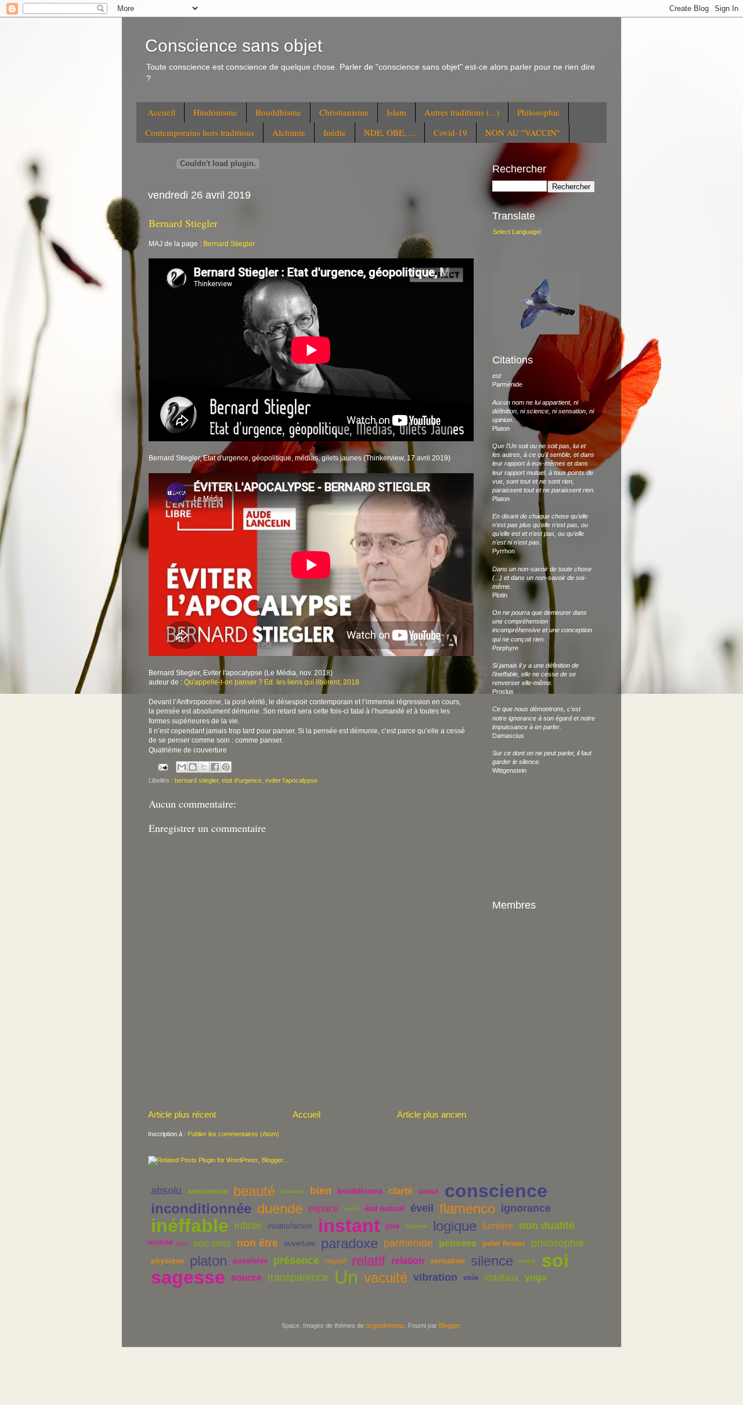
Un (346, 1277)
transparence (298, 1277)
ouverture (299, 1243)
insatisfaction (290, 1226)
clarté (400, 1191)
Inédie (334, 132)
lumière (497, 1226)
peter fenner (503, 1243)
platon (208, 1261)
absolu (166, 1191)
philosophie (557, 1243)
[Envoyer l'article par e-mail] (162, 766)
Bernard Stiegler (183, 223)
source (246, 1277)
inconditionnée (201, 1208)
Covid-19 (450, 132)
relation (407, 1261)
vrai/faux (501, 1277)
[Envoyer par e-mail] (181, 767)
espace (323, 1208)
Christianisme (344, 112)
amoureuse (207, 1191)
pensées (458, 1243)
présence (296, 1260)
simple (527, 1261)
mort (181, 1243)
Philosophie (538, 112)
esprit (351, 1208)
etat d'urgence (242, 780)
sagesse (188, 1277)
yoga (536, 1277)
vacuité (385, 1277)
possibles (250, 1260)
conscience (496, 1190)
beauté (254, 1191)
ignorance (526, 1208)
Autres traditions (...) (461, 112)
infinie (248, 1225)
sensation (447, 1260)
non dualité (547, 1225)
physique (167, 1260)
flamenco (467, 1208)
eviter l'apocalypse (291, 780)
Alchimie (288, 132)
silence (492, 1261)
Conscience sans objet (233, 45)
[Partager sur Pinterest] (226, 767)
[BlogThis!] (193, 767)
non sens (212, 1243)
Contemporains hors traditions (199, 132)
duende (279, 1208)
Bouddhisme (278, 112)
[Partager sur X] (204, 767)
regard (335, 1260)
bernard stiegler (196, 780)
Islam (396, 112)
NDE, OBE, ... (390, 132)
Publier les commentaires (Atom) (233, 1133)
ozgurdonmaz (385, 1325)
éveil (422, 1208)
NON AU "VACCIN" (522, 132)
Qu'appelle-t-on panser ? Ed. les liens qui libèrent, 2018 (272, 682)
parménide (408, 1243)
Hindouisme (215, 112)
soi (555, 1260)
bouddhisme (360, 1191)
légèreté (416, 1226)
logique (455, 1226)
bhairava (292, 1191)
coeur (429, 1191)
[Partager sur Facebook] (215, 767)
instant (349, 1225)
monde (160, 1242)
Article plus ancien (431, 1114)
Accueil (161, 112)
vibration (435, 1277)
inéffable (190, 1225)
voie (470, 1277)
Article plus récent (182, 1114)
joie (392, 1226)
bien (320, 1191)
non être (257, 1243)
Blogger (449, 1325)
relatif (368, 1261)
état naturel (385, 1208)
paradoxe (349, 1243)
